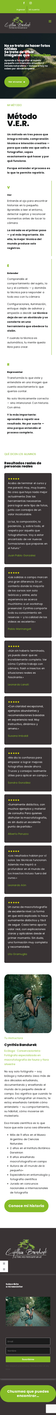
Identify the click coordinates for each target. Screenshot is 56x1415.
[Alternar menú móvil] (50, 21)
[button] (28, 1311)
